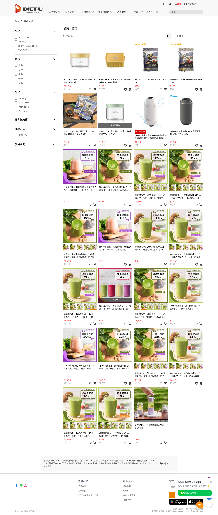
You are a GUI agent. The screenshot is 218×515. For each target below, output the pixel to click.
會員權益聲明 (129, 495)
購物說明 (127, 486)
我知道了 (164, 463)
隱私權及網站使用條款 (88, 495)
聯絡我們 (127, 500)
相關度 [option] (180, 36)
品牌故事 (82, 486)
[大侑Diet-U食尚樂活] (29, 8)
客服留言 (127, 490)
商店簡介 (82, 490)
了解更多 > (48, 466)
